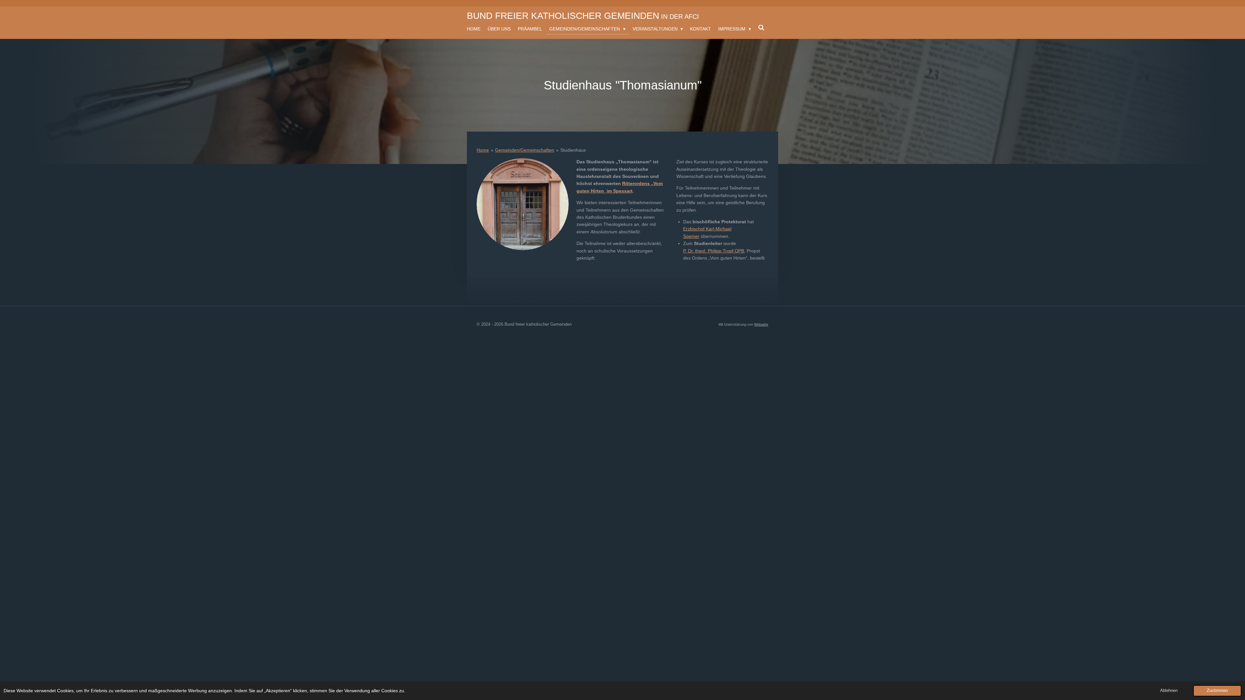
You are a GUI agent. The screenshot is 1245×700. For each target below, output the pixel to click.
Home (483, 150)
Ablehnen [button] (1169, 690)
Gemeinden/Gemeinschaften (524, 150)
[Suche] (761, 28)
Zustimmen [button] (1217, 690)
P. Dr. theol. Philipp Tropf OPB (713, 250)
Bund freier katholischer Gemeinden (583, 16)
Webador (761, 324)
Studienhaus (573, 150)
